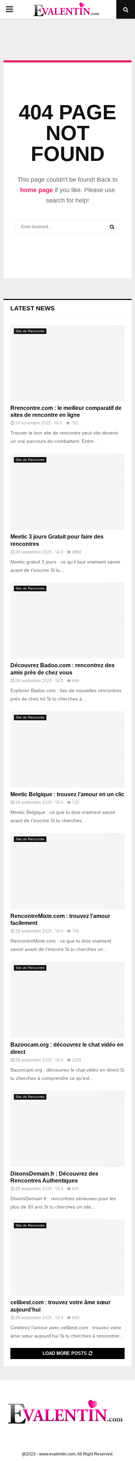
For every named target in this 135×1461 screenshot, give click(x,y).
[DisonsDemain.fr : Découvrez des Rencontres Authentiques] (67, 1129)
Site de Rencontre (30, 331)
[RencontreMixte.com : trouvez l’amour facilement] (67, 871)
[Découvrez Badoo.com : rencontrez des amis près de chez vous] (67, 620)
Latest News (32, 308)
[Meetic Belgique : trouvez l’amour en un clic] (67, 749)
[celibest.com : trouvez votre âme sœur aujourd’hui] (67, 1257)
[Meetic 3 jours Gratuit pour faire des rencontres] (67, 492)
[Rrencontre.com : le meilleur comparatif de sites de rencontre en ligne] (67, 363)
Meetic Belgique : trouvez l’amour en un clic (67, 794)
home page (36, 190)
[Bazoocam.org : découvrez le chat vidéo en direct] (67, 1000)
